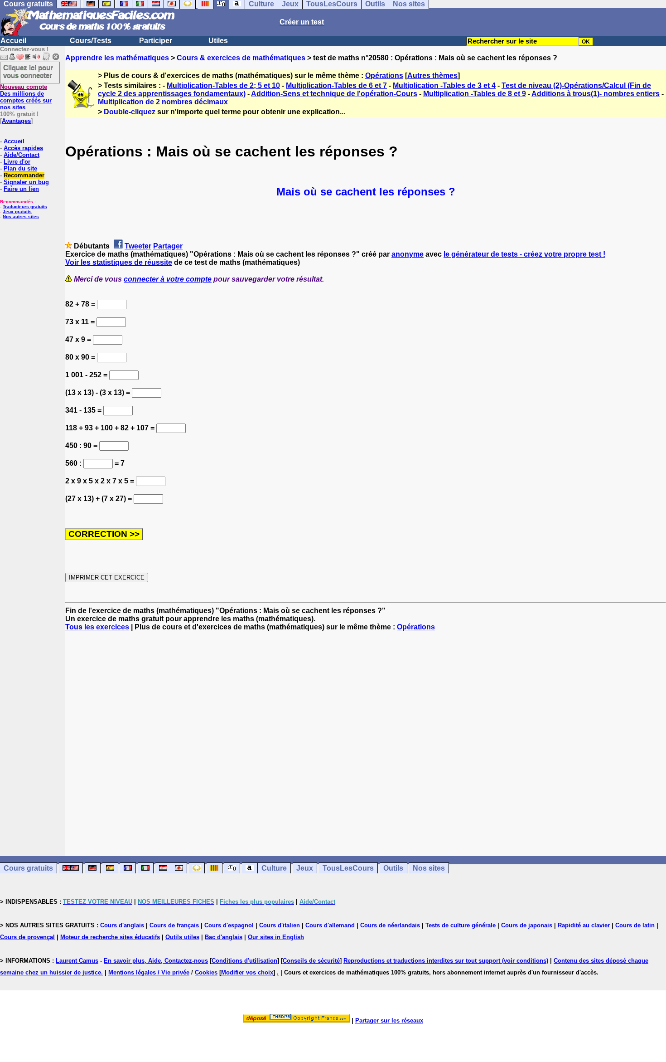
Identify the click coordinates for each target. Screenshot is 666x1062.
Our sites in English (276, 937)
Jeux (304, 868)
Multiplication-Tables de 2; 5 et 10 (223, 85)
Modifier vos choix (247, 972)
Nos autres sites (21, 216)
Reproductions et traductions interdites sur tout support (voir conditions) (445, 960)
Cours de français (174, 925)
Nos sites (429, 868)
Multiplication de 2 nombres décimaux (163, 102)
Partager (168, 246)
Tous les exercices (97, 627)
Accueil (13, 40)
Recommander (24, 175)
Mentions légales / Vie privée (148, 972)
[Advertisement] (365, 735)
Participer (155, 40)
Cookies (206, 972)
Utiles (218, 40)
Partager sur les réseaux (389, 1020)
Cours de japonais (526, 925)
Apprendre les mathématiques (117, 58)
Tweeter (138, 246)
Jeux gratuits (17, 211)
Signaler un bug (26, 182)
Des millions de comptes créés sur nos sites (26, 97)
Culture (274, 868)
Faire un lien (21, 188)
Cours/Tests (90, 40)
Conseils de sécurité (311, 960)
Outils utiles (182, 937)
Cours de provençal (27, 937)
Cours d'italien (279, 925)
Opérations (384, 75)
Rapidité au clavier (584, 925)
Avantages (16, 120)
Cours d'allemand (330, 925)
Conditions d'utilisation (244, 960)
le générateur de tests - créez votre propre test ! (524, 254)
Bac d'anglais (223, 937)
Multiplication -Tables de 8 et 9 (474, 93)
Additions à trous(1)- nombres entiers (595, 93)
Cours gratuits (28, 868)
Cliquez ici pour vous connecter (28, 71)
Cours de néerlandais (390, 925)
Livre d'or (17, 161)
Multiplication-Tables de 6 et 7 (336, 85)
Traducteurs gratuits (25, 206)
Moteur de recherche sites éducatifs (110, 937)
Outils (393, 868)
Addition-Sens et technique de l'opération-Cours (334, 93)
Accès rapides (23, 148)
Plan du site (20, 168)
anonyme (407, 254)
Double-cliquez (129, 112)
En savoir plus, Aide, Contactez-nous (156, 960)
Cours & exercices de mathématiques (241, 58)
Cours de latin (635, 925)
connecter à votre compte (168, 279)
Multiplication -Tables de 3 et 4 (444, 85)
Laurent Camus (77, 960)
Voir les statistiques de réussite (118, 262)
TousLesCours (348, 868)
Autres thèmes (432, 75)
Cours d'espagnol (229, 925)
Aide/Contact (21, 154)
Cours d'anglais (122, 925)
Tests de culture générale (460, 925)
